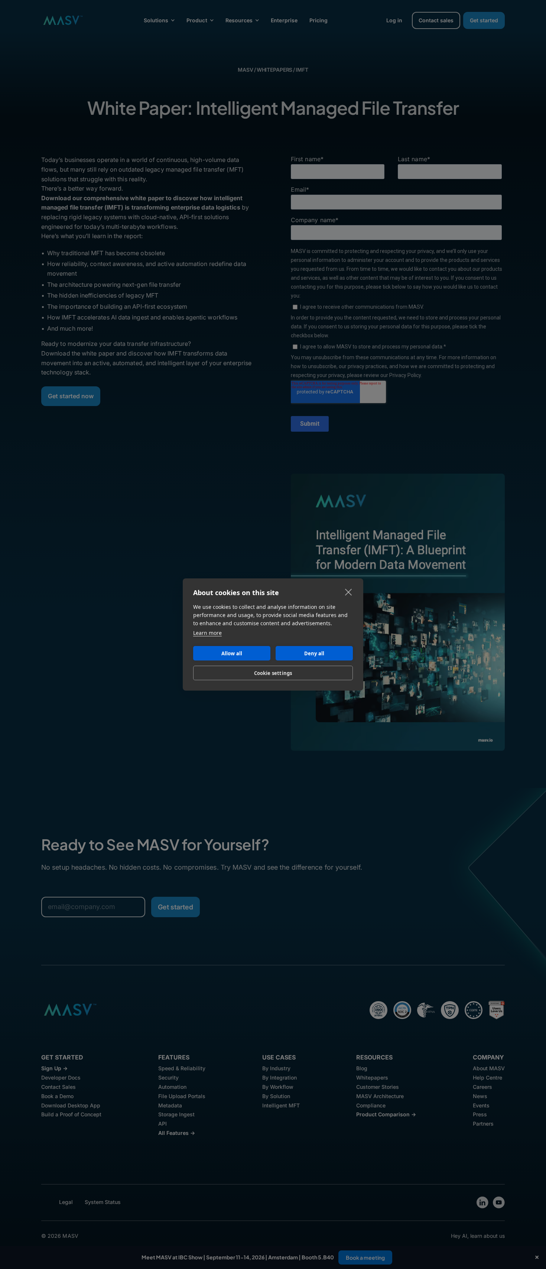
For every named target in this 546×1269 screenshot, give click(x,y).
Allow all (232, 653)
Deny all (314, 653)
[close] (348, 592)
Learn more (207, 632)
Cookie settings (273, 673)
